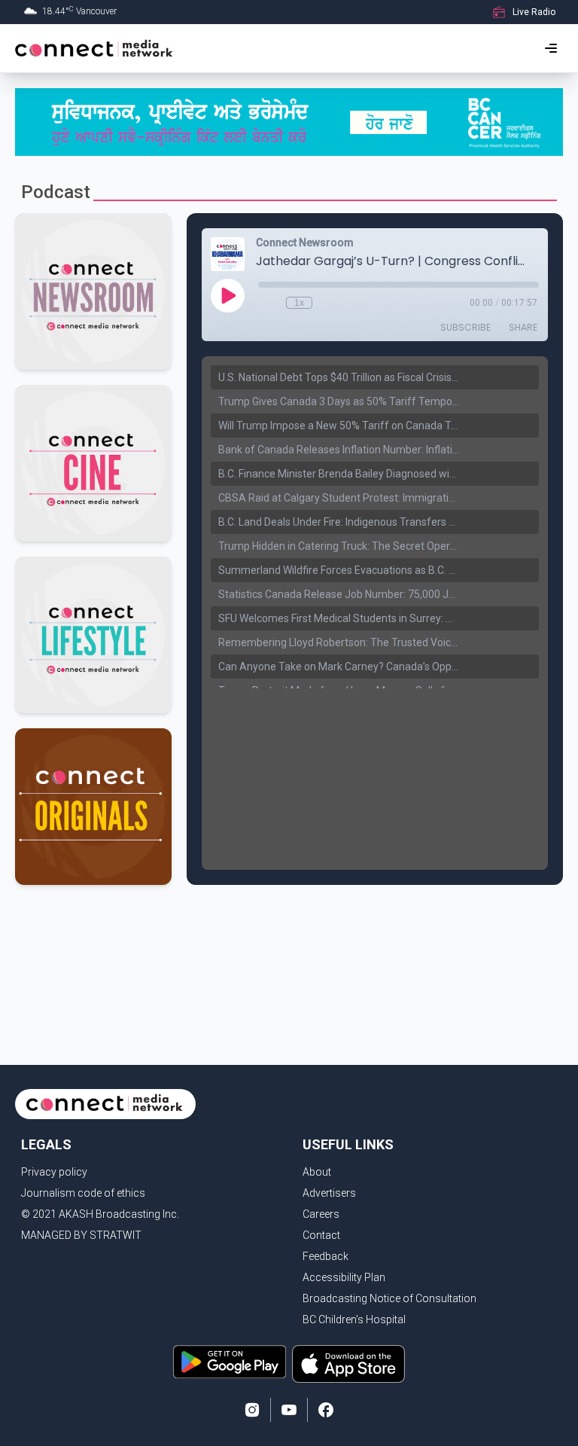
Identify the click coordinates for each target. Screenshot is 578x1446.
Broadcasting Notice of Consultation (389, 1298)
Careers (321, 1214)
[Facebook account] (326, 1410)
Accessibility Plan (344, 1277)
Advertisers (329, 1193)
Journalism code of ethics (83, 1193)
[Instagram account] (252, 1410)
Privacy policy (54, 1172)
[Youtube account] (289, 1410)
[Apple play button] (348, 1364)
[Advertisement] (289, 937)
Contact (321, 1235)
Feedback (325, 1256)
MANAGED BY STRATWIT (81, 1235)
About (317, 1172)
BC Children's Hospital (354, 1319)
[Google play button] (229, 1364)
